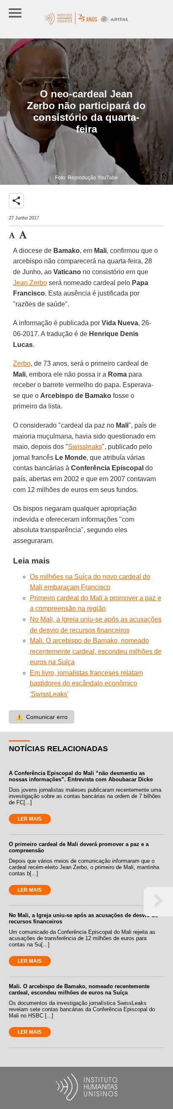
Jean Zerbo (30, 282)
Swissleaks (85, 446)
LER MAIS (30, 819)
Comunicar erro (42, 717)
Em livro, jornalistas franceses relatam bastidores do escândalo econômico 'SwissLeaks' (86, 683)
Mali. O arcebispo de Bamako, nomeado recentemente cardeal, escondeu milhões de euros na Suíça (96, 651)
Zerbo (22, 363)
